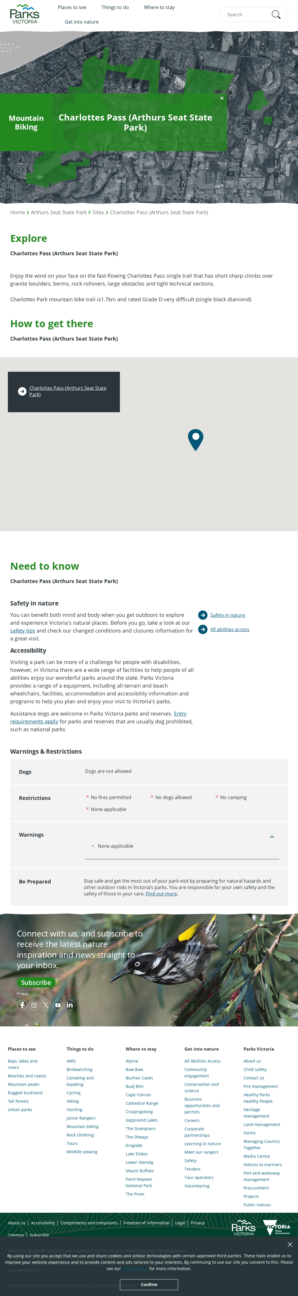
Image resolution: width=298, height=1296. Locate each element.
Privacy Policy (135, 1268)
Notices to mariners (263, 1164)
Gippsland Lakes (142, 1120)
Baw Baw (134, 1069)
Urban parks (20, 1109)
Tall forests (18, 1101)
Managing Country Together (262, 1144)
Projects (251, 1196)
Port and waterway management (262, 1176)
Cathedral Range (142, 1103)
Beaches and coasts (27, 1076)
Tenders (193, 1169)
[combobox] (254, 14)
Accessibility (43, 1223)
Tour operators (199, 1177)
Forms (250, 1133)
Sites (98, 212)
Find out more (161, 893)
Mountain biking (83, 1126)
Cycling (74, 1092)
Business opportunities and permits (202, 1105)
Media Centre (257, 1156)
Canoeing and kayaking (80, 1081)
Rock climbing (80, 1135)
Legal (180, 1223)
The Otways (137, 1137)
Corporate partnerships (197, 1132)
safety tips (22, 630)
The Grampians (141, 1128)
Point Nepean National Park (139, 1182)
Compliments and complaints (89, 1223)
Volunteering (197, 1186)
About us (252, 1061)
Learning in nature (203, 1143)
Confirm (149, 1284)
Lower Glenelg (139, 1162)
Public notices (257, 1205)
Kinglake (134, 1145)
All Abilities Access (203, 1061)
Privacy (22, 993)
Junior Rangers (81, 1118)
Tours (72, 1143)
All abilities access (229, 629)
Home (17, 212)
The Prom (135, 1194)
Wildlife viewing (82, 1152)
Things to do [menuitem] (115, 7)
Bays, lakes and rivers (23, 1064)
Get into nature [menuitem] (82, 22)
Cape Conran (138, 1094)
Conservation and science (202, 1087)
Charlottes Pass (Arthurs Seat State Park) (159, 212)
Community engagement (197, 1073)
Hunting (74, 1109)
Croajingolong (139, 1111)
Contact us (254, 1078)
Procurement (256, 1188)
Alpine (132, 1061)
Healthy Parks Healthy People (258, 1098)
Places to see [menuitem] (72, 7)
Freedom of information (146, 1223)
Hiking (73, 1101)
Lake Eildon (137, 1154)
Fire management (261, 1086)
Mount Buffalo (140, 1170)
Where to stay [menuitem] (159, 7)
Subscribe (36, 982)
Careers (192, 1120)
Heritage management (256, 1113)
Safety (190, 1160)
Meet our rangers (202, 1152)
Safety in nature (227, 615)
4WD (71, 1061)
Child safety (255, 1069)
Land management (262, 1124)
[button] (276, 14)
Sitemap (16, 1235)
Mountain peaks (23, 1084)
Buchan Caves (139, 1078)
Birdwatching (80, 1069)
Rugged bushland (25, 1092)
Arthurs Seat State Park (59, 212)
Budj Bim (134, 1086)
